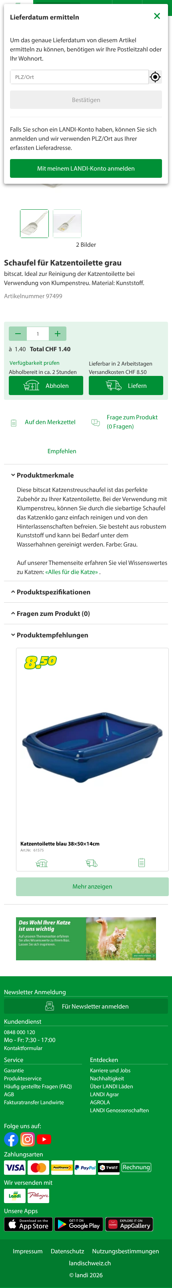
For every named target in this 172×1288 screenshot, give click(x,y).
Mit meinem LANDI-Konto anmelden (86, 168)
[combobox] (79, 77)
